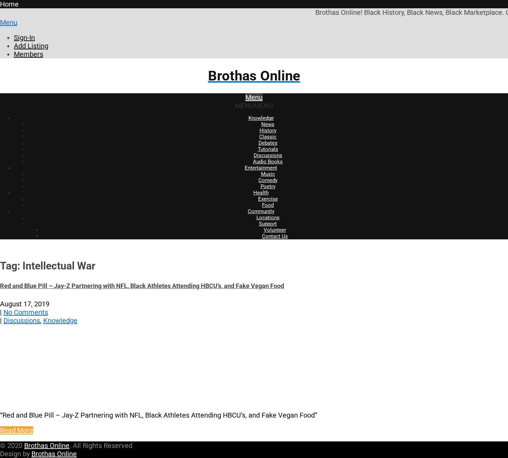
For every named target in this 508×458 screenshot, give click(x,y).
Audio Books (268, 162)
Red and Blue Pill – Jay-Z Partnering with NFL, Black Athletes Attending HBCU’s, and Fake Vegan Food (142, 285)
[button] (254, 106)
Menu (8, 22)
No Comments (25, 312)
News (267, 124)
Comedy (267, 180)
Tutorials (268, 149)
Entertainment (261, 168)
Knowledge (261, 118)
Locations (268, 217)
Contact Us (275, 236)
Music (268, 174)
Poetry (268, 186)
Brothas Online (46, 445)
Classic (267, 137)
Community (261, 211)
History (268, 130)
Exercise (268, 199)
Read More (16, 430)
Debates (267, 143)
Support (268, 224)
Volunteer (275, 230)
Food (268, 205)
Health (261, 193)
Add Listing (31, 46)
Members (28, 54)
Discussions (268, 155)
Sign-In (24, 38)
